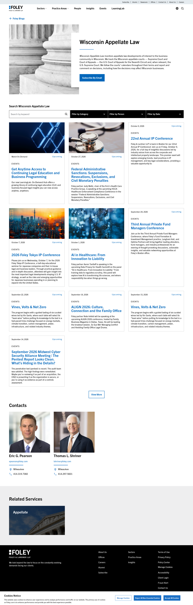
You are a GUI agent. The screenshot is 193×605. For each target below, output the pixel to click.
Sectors (41, 8)
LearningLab (118, 8)
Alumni (134, 2)
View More (96, 394)
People (77, 8)
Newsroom (144, 2)
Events (103, 8)
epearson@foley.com (18, 461)
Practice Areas (59, 8)
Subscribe (125, 2)
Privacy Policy (164, 557)
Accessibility (163, 572)
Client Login (163, 577)
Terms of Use (164, 552)
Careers (181, 2)
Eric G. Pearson (20, 455)
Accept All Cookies (172, 598)
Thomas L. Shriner (67, 455)
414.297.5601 (65, 473)
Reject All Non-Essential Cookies (147, 598)
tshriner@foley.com (62, 461)
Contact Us (162, 2)
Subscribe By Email (92, 77)
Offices (153, 2)
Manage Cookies (123, 598)
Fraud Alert (163, 582)
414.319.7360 (20, 473)
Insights (90, 8)
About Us (172, 2)
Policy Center (164, 562)
